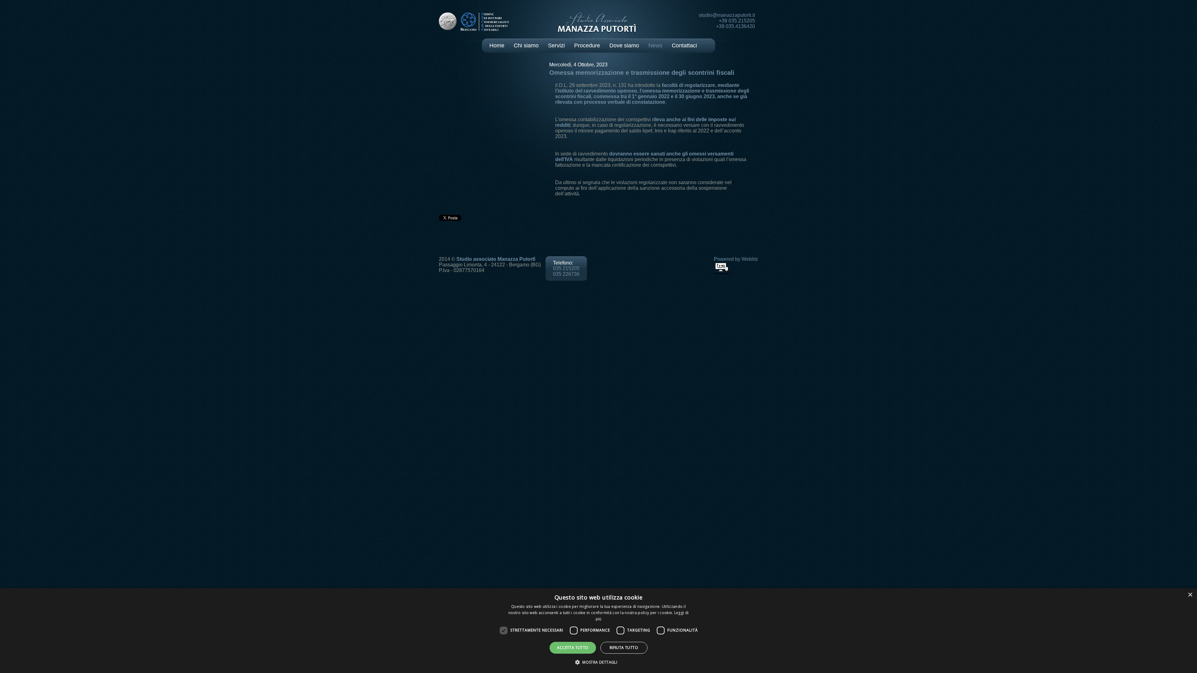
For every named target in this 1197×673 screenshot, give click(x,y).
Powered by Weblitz (736, 259)
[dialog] (598, 630)
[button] (598, 662)
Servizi (556, 45)
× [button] (1190, 595)
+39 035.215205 (737, 20)
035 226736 (566, 274)
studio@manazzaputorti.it (727, 15)
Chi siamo (526, 45)
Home (496, 45)
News (655, 45)
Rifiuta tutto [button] (624, 647)
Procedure (587, 45)
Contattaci (684, 45)
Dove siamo (624, 45)
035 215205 (566, 268)
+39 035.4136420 (735, 26)
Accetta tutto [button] (572, 647)
